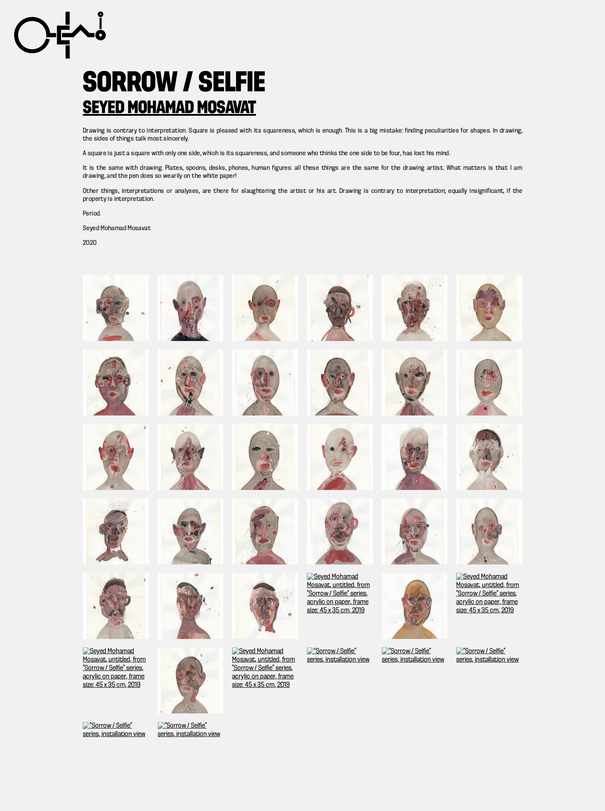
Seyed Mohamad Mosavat (169, 108)
